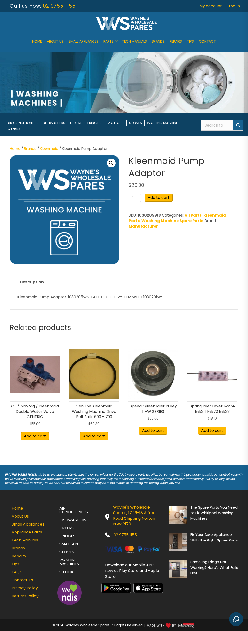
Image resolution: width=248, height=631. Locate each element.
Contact (207, 41)
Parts (108, 41)
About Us (55, 41)
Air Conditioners (22, 122)
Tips (190, 41)
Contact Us (22, 580)
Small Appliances (83, 41)
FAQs (17, 572)
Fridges (94, 122)
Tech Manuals (134, 41)
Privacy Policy (25, 588)
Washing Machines (163, 122)
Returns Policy (25, 596)
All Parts (193, 215)
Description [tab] (32, 282)
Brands (158, 41)
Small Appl (115, 122)
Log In (234, 6)
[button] (116, 41)
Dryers (76, 122)
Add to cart (159, 197)
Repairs (176, 41)
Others (14, 128)
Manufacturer (143, 226)
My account (210, 6)
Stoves (135, 122)
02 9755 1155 (59, 5)
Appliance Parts (27, 532)
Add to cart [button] (35, 436)
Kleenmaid (49, 148)
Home (37, 41)
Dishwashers (54, 122)
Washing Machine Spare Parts (172, 221)
